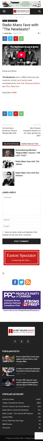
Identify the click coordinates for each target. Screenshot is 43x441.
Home (4, 17)
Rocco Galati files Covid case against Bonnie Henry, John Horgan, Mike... (27, 359)
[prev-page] (3, 184)
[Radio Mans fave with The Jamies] (8, 164)
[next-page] (7, 184)
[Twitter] (10, 38)
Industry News (19, 17)
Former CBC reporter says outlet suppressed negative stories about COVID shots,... (27, 382)
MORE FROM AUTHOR (30, 144)
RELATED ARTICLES (11, 144)
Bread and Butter (32, 83)
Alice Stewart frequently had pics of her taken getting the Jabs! (32, 132)
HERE (14, 92)
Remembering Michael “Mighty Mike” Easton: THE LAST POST (28, 153)
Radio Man (8, 33)
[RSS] (21, 341)
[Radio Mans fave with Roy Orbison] (8, 179)
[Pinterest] (15, 38)
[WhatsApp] (21, 38)
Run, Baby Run (13, 86)
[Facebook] (4, 38)
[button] (4, 11)
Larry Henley (22, 80)
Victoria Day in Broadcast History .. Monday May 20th (10, 130)
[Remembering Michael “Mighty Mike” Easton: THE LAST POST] (8, 153)
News (10, 17)
